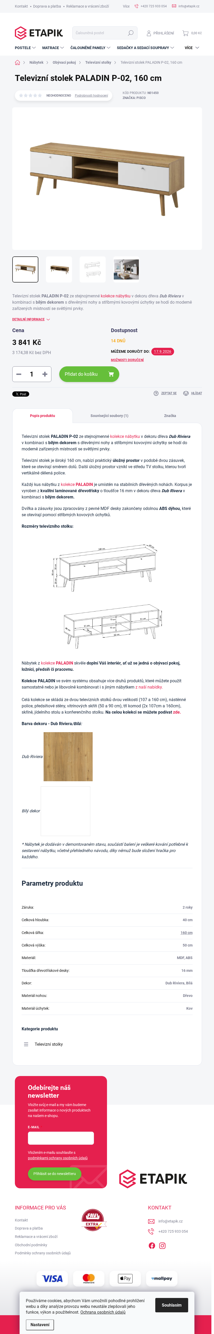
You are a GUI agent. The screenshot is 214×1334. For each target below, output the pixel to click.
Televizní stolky (49, 1044)
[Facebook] (152, 1245)
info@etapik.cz (170, 1221)
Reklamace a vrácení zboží (87, 6)
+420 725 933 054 (173, 1231)
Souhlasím (172, 1305)
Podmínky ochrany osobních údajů (43, 1253)
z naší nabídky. (149, 687)
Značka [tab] (170, 416)
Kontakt (21, 6)
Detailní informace (28, 319)
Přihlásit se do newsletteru (54, 1174)
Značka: (134, 98)
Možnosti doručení (127, 360)
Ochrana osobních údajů (103, 1312)
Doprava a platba (47, 6)
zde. (177, 712)
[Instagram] (162, 1245)
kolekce (77, 484)
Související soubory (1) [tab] (109, 416)
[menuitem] (26, 48)
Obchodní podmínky (31, 1245)
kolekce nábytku (115, 295)
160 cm (187, 933)
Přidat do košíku (81, 374)
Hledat (130, 33)
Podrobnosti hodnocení (91, 95)
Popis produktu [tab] (42, 416)
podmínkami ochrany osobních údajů (58, 1158)
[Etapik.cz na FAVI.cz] (93, 1220)
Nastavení (40, 1324)
